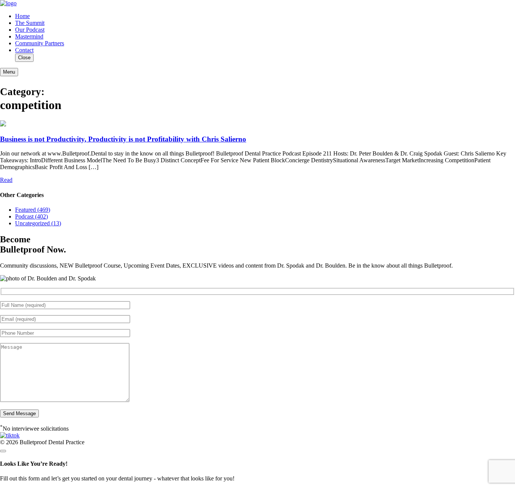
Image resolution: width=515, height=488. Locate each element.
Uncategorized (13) (38, 223)
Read (6, 180)
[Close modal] (3, 451)
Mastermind (29, 36)
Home (22, 16)
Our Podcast (29, 29)
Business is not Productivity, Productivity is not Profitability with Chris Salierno (123, 139)
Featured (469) (32, 209)
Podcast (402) (31, 216)
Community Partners (39, 43)
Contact (24, 50)
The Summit (29, 23)
